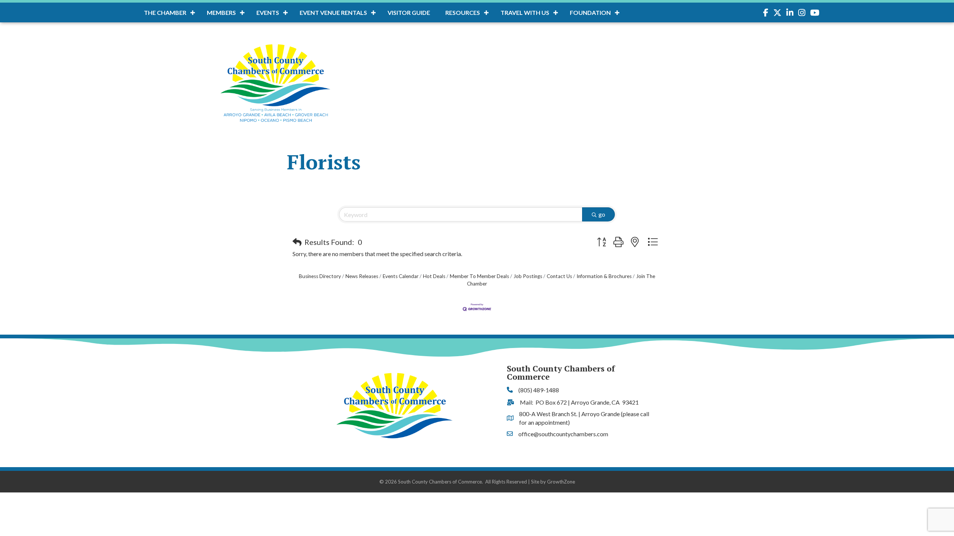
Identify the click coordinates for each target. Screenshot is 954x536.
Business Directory (320, 276)
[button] (297, 242)
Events (267, 12)
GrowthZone (561, 482)
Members (221, 12)
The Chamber (165, 12)
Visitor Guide (409, 12)
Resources (462, 12)
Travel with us (524, 12)
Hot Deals (434, 276)
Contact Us (559, 276)
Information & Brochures (604, 276)
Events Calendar (400, 276)
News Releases (361, 276)
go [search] (601, 214)
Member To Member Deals (479, 276)
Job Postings (528, 276)
